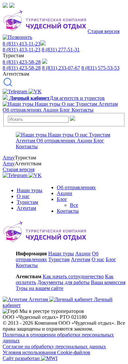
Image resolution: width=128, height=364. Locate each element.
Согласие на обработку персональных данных (54, 346)
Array (9, 157)
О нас (23, 196)
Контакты (68, 211)
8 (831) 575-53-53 (100, 68)
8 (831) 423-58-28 (22, 62)
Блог (62, 199)
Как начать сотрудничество (73, 276)
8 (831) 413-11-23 (21, 43)
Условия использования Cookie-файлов (46, 352)
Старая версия (103, 31)
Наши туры (29, 190)
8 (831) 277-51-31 (61, 49)
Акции (64, 193)
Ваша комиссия (108, 282)
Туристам (27, 202)
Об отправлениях (76, 187)
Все (74, 205)
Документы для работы (63, 282)
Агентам (26, 208)
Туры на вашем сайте (39, 288)
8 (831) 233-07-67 (61, 68)
